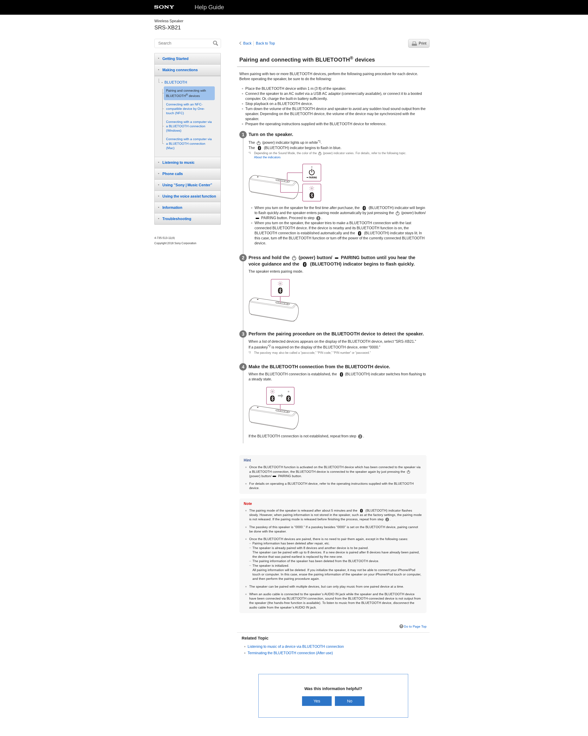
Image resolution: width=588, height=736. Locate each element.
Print (422, 43)
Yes (317, 701)
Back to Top (265, 43)
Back (247, 43)
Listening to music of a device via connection (296, 646)
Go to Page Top (415, 626)
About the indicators (267, 157)
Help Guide (209, 7)
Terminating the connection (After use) (290, 653)
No (349, 701)
